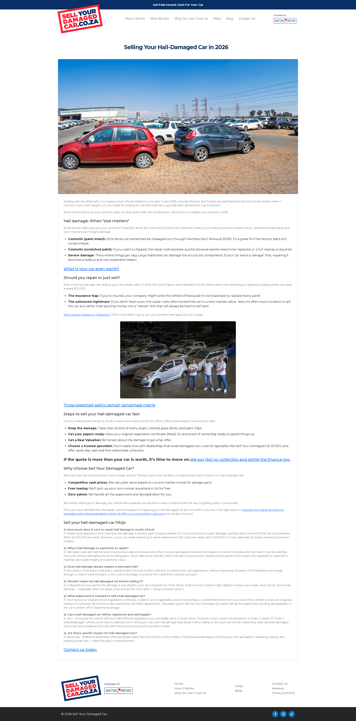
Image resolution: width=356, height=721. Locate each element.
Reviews (278, 688)
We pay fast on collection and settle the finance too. (240, 459)
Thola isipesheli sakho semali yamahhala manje (109, 405)
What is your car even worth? (91, 269)
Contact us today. (80, 649)
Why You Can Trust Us (191, 18)
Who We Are (159, 18)
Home (178, 683)
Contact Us (247, 18)
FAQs (217, 18)
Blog (229, 18)
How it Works (135, 18)
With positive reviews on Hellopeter (87, 314)
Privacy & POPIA (283, 693)
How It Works (184, 688)
